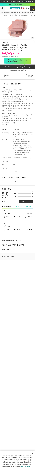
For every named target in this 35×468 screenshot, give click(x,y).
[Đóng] (33, 453)
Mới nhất (8, 206)
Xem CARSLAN (8, 249)
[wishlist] (17, 49)
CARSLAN (5, 42)
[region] (17, 459)
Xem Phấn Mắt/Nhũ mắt (13, 245)
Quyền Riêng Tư (25, 466)
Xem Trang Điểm (10, 240)
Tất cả (3, 206)
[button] (32, 8)
